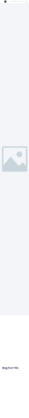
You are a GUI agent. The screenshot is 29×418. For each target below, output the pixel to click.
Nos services (18, 1)
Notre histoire (14, 1)
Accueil (11, 1)
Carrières (23, 1)
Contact (26, 1)
